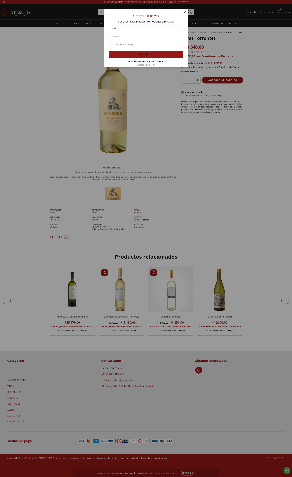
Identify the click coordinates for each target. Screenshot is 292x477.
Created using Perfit (146, 64)
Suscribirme (146, 54)
